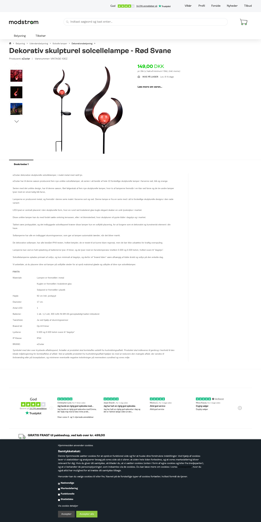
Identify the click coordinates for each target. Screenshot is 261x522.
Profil (201, 6)
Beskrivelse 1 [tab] (21, 164)
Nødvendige (67, 483)
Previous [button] (16, 64)
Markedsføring (69, 488)
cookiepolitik (185, 467)
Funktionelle (67, 494)
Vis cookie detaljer (68, 506)
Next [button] (16, 121)
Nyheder (232, 6)
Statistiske (67, 499)
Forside (216, 6)
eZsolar (26, 59)
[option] (16, 75)
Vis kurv (240, 15)
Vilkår (188, 6)
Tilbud (248, 6)
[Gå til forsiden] (25, 22)
